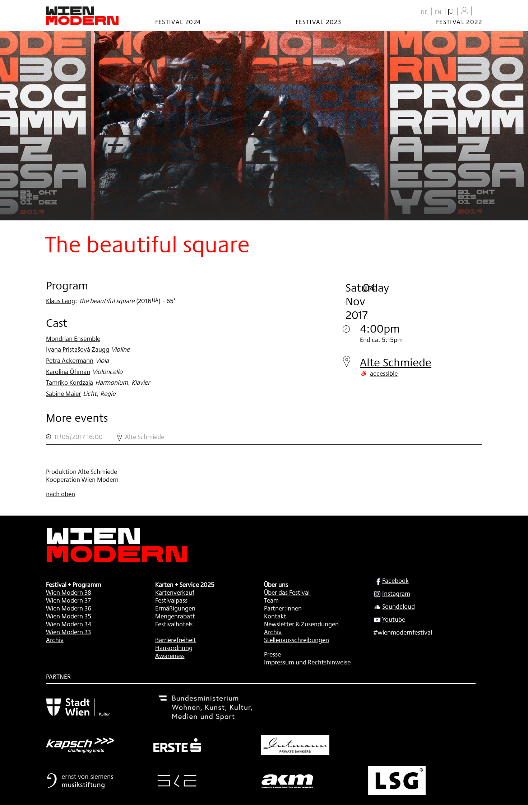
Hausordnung (174, 647)
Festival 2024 (178, 21)
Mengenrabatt (175, 616)
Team (271, 600)
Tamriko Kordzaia (69, 382)
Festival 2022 (459, 21)
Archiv (55, 639)
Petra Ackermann (69, 360)
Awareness (170, 655)
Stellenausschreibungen (296, 639)
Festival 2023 (319, 21)
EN (438, 12)
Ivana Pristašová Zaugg (77, 349)
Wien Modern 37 (68, 600)
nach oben (60, 493)
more (264, 436)
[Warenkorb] (478, 11)
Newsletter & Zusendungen (301, 623)
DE (424, 12)
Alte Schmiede (395, 362)
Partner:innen (283, 608)
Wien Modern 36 (68, 608)
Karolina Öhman (68, 371)
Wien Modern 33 (68, 631)
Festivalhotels (174, 623)
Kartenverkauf (174, 592)
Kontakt (275, 616)
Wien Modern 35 (68, 616)
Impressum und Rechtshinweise (307, 662)
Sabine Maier (63, 393)
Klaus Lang (60, 300)
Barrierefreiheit (175, 639)
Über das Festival (287, 592)
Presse (272, 654)
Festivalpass (171, 600)
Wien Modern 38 (68, 592)
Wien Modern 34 (68, 623)
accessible (384, 373)
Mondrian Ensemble (73, 338)
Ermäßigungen (175, 608)
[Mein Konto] (464, 10)
